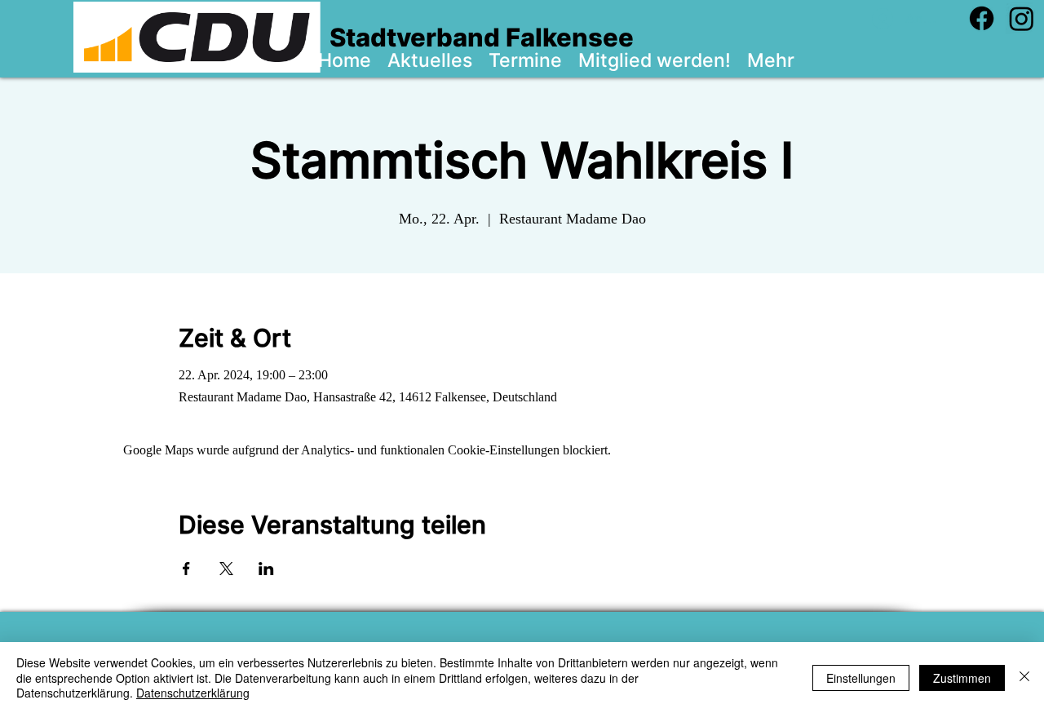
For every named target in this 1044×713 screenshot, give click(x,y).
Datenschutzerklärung (193, 692)
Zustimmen (962, 678)
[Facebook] (982, 18)
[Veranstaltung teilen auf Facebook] (186, 568)
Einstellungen (861, 678)
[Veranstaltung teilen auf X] (226, 568)
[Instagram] (1021, 18)
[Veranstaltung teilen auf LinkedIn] (266, 568)
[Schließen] (1024, 677)
